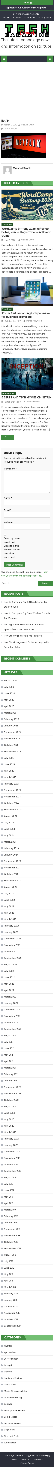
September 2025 (12, 751)
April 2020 (9, 1125)
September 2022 (12, 958)
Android (8, 1345)
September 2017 (12, 1325)
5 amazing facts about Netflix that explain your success (9, 437)
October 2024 (11, 803)
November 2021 (12, 1016)
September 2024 (13, 809)
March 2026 (10, 712)
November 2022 (12, 945)
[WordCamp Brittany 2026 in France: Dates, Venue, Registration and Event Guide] (27, 205)
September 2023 (12, 880)
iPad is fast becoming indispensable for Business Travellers (26, 314)
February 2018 (11, 1293)
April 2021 (8, 1061)
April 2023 (9, 912)
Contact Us (29, 17)
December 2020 (12, 1087)
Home (6, 17)
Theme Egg (44, 1455)
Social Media (10, 1416)
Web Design (10, 1442)
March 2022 (10, 996)
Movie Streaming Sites (15, 1391)
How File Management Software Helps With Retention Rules (26, 645)
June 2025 (9, 764)
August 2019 (10, 1177)
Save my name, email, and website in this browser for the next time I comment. (12, 548)
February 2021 (11, 1074)
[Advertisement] (27, 90)
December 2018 (12, 1229)
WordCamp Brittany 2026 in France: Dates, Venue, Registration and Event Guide (26, 232)
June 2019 (9, 1190)
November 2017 (12, 1313)
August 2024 (10, 816)
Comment (10, 468)
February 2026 (11, 719)
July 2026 (9, 686)
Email (7, 510)
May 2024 (9, 835)
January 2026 (11, 725)
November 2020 (12, 1093)
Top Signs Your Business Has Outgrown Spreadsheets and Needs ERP (24, 627)
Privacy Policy (45, 17)
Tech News (7, 224)
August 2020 (10, 1106)
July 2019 (8, 1183)
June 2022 (9, 977)
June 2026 (9, 693)
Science (8, 1403)
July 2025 (9, 757)
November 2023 (12, 867)
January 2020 (11, 1145)
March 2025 (10, 777)
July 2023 (9, 893)
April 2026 (9, 706)
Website (8, 522)
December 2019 (12, 1151)
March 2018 (10, 1287)
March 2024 (10, 841)
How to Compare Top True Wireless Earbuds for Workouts (27, 616)
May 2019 (9, 1196)
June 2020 (9, 1112)
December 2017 (12, 1306)
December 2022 (12, 938)
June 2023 (9, 899)
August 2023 (10, 887)
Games (8, 1371)
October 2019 (11, 1164)
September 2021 (12, 1029)
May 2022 (9, 983)
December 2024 (12, 790)
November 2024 (12, 796)
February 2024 (11, 848)
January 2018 (11, 1300)
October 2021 (11, 1022)
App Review (10, 1352)
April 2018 (9, 1280)
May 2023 (9, 906)
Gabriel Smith (27, 124)
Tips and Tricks (12, 1436)
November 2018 (12, 1235)
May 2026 (9, 699)
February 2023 (11, 925)
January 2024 (11, 854)
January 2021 (10, 1080)
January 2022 (11, 1003)
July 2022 (9, 970)
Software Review (12, 1423)
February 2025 (11, 783)
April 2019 (9, 1203)
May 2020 (9, 1119)
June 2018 (9, 1267)
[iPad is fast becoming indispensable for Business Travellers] (27, 291)
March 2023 (10, 919)
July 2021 (8, 1041)
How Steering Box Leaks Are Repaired (23, 635)
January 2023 (11, 932)
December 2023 (12, 861)
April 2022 (9, 990)
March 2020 (10, 1132)
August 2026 (10, 680)
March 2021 (10, 1067)
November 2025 (12, 738)
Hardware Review (13, 1378)
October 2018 (11, 1242)
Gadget (8, 1365)
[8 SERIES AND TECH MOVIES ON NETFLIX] (27, 374)
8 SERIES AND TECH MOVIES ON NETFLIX (26, 397)
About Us (17, 17)
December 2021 (12, 1009)
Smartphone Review (14, 1410)
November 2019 (12, 1158)
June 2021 (9, 1048)
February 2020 (11, 1138)
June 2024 (9, 828)
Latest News (10, 1384)
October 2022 (11, 951)
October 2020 (11, 1100)
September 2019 (12, 1171)
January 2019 (11, 1222)
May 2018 (9, 1274)
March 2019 (10, 1209)
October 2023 (11, 874)
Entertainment (8, 393)
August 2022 (10, 964)
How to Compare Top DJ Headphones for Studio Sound (25, 604)
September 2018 (12, 1248)
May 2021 (8, 1054)
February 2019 (11, 1216)
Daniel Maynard (34, 321)
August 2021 (10, 1035)
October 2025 (11, 745)
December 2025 (12, 732)
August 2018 (10, 1254)
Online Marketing (13, 1397)
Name (8, 498)
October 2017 (11, 1319)
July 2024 (9, 822)
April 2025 (9, 770)
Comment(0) (10, 128)
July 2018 (8, 1261)
